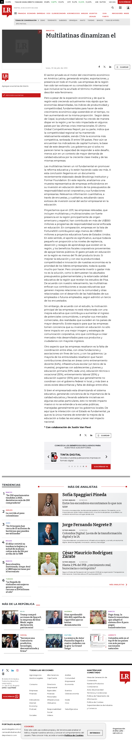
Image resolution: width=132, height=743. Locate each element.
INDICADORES (117, 13)
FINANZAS (22, 13)
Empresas (33, 690)
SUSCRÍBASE (125, 2)
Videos (50, 715)
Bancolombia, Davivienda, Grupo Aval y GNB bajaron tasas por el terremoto (18, 568)
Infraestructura (53, 700)
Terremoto (51, 20)
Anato (82, 20)
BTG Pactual (21, 24)
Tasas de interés (112, 20)
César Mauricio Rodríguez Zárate (87, 554)
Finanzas (33, 694)
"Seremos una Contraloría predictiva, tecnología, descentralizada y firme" (29, 644)
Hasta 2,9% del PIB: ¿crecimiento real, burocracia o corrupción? (86, 566)
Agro (8, 523)
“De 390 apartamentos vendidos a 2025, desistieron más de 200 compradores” (18, 499)
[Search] (112, 7)
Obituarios (51, 703)
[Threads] (4, 674)
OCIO (48, 13)
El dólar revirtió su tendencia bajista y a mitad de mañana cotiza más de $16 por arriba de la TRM (17, 549)
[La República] (7, 15)
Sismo (42, 20)
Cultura (67, 635)
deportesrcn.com (9, 735)
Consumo (33, 684)
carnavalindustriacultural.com (14, 732)
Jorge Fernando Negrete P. (87, 524)
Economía (69, 684)
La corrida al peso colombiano (15, 514)
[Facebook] (99, 67)
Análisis (9, 510)
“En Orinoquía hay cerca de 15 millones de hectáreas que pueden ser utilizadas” (18, 530)
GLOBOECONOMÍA (59, 13)
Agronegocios (35, 675)
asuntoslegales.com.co (11, 729)
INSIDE (126, 13)
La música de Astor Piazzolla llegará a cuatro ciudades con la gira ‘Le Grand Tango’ (74, 643)
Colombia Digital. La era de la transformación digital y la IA (92, 535)
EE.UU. (22, 611)
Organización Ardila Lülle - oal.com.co (119, 731)
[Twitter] (104, 67)
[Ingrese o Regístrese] (128, 8)
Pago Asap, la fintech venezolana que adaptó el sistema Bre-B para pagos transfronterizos (118, 621)
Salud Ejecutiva (71, 709)
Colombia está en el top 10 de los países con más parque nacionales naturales (118, 643)
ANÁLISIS (84, 13)
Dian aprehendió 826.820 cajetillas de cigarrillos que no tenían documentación (74, 619)
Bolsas (9, 541)
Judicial (23, 635)
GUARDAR (123, 67)
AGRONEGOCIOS (73, 13)
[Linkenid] (13, 671)
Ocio (67, 703)
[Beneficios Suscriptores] (120, 7)
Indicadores (34, 700)
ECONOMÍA (31, 13)
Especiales (51, 690)
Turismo (91, 20)
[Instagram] (18, 671)
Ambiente (112, 635)
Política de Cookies (73, 735)
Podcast (32, 709)
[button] (47, 457)
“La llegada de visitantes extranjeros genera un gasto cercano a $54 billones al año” (17, 587)
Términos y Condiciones (97, 693)
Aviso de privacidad (95, 690)
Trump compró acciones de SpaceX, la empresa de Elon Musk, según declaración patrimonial (31, 621)
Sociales (32, 715)
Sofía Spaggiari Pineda (84, 494)
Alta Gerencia (53, 675)
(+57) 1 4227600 (9, 688)
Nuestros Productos (95, 684)
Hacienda (68, 611)
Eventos (68, 690)
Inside (67, 700)
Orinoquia (73, 20)
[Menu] (16, 13)
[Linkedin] (110, 67)
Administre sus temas (14, 95)
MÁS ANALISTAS (116, 584)
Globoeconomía (72, 694)
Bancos (100, 20)
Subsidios (63, 20)
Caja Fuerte (52, 678)
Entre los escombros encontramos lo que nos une (92, 504)
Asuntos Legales (36, 678)
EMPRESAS (41, 13)
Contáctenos (92, 687)
